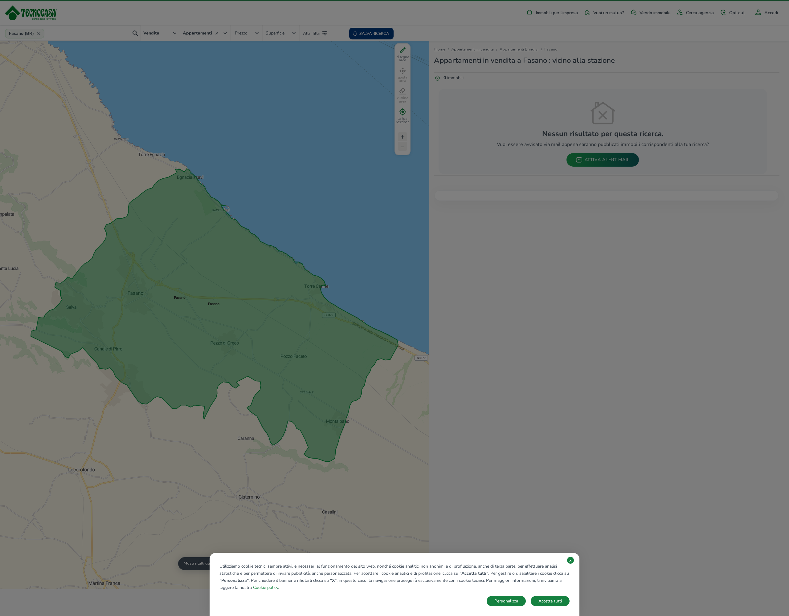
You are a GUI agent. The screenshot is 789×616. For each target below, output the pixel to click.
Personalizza (506, 601)
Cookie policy (265, 587)
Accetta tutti (550, 601)
